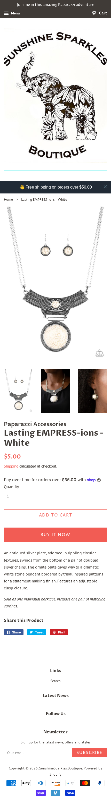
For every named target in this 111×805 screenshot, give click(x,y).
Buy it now (55, 535)
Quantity (11, 486)
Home (8, 200)
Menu (15, 13)
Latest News (56, 696)
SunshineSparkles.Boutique (60, 768)
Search (55, 681)
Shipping (11, 466)
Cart (102, 13)
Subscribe (89, 753)
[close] (105, 186)
